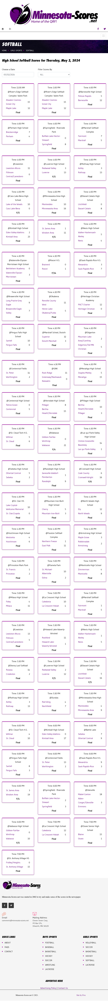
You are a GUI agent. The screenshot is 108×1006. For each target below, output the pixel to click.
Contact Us (63, 988)
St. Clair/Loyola (13, 513)
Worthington (11, 377)
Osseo (80, 838)
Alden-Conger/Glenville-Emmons (86, 802)
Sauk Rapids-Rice (86, 268)
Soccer (48, 960)
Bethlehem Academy (15, 268)
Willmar (9, 437)
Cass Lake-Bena (13, 208)
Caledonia (46, 601)
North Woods (84, 513)
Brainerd (46, 264)
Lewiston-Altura (13, 168)
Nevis (80, 240)
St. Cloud (10, 441)
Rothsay (81, 172)
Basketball (91, 951)
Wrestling (50, 965)
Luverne (45, 172)
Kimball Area (12, 236)
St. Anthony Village (14, 866)
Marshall (82, 140)
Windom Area (48, 232)
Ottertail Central (13, 473)
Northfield (46, 706)
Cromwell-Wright (85, 477)
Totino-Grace (11, 405)
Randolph (46, 481)
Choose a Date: (8, 69)
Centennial (11, 409)
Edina (44, 577)
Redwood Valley (49, 168)
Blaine (81, 834)
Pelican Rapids (84, 96)
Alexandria (83, 264)
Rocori (45, 268)
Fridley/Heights (13, 862)
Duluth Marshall (49, 341)
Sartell (9, 340)
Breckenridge (12, 132)
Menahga (82, 377)
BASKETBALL (50, 951)
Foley (8, 601)
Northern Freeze (49, 541)
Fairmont (82, 136)
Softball (30, 50)
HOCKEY (48, 956)
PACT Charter (84, 304)
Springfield (47, 144)
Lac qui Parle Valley (86, 449)
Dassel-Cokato (84, 208)
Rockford (46, 637)
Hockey (89, 956)
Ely (79, 509)
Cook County (83, 473)
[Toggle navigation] (103, 35)
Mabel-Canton (84, 794)
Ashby (81, 168)
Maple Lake (11, 108)
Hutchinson (11, 541)
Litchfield (82, 204)
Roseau (9, 669)
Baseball (49, 947)
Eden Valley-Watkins (15, 232)
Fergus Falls (11, 345)
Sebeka (9, 477)
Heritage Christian (86, 308)
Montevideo (47, 204)
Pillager (45, 405)
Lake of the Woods (14, 204)
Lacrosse (49, 969)
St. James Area (48, 228)
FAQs (7, 947)
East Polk (46, 545)
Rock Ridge (47, 372)
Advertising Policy (48, 988)
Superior (46, 336)
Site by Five (81, 995)
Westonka (10, 537)
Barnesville (83, 100)
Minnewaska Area (50, 208)
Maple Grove (83, 537)
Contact (9, 951)
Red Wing (46, 702)
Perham (9, 136)
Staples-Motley (84, 372)
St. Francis (10, 569)
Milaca (9, 605)
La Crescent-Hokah (50, 605)
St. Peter (10, 372)
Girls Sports (16, 50)
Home (4, 50)
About (8, 942)
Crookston (10, 674)
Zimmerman (83, 569)
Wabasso (46, 445)
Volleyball (91, 942)
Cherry (45, 509)
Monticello (82, 573)
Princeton (10, 573)
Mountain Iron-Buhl (50, 513)
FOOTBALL (49, 942)
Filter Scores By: (45, 69)
